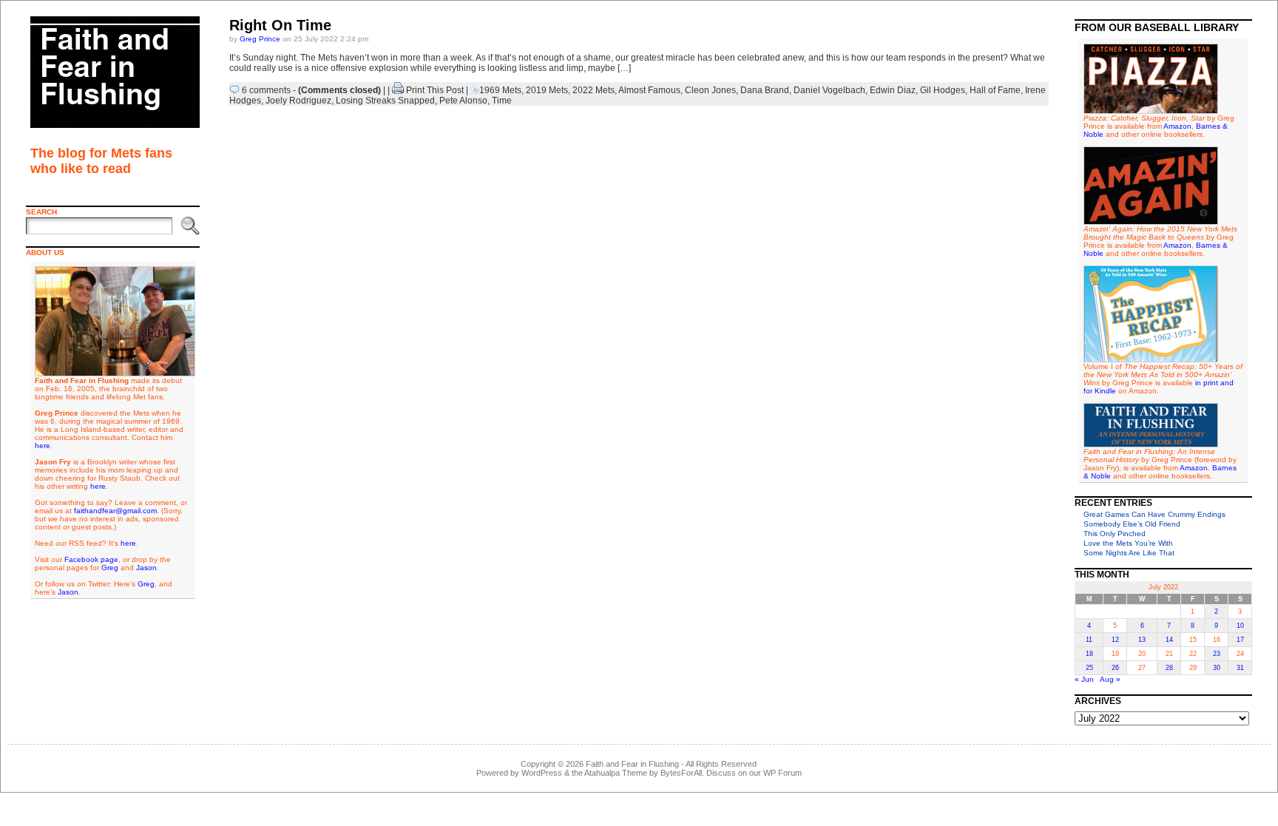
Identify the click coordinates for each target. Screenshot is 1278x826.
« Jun (1084, 679)
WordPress (541, 772)
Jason (146, 567)
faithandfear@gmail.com (115, 511)
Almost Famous (649, 90)
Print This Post (435, 90)
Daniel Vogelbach (829, 90)
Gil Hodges (942, 90)
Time (502, 100)
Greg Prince (260, 39)
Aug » (1110, 679)
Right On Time (280, 25)
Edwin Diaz (893, 90)
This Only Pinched (1114, 533)
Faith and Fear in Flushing (632, 763)
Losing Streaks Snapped (385, 100)
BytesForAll (681, 772)
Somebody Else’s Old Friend (1131, 524)
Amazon (1177, 126)
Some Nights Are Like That (1128, 553)
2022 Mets (593, 90)
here (42, 445)
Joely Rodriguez (298, 100)
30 (1216, 667)
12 (1115, 639)
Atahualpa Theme (615, 772)
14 (1169, 639)
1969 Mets (500, 90)
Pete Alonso (463, 100)
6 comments (266, 90)
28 (1169, 667)
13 (1142, 639)
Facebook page (91, 559)
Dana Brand (764, 90)
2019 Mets (547, 90)
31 (1240, 667)
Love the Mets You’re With (1128, 543)
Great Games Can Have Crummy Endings (1154, 514)
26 (1115, 667)
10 (1240, 625)
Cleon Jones (710, 90)
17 (1240, 639)
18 (1089, 653)
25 (1089, 667)
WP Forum (782, 772)
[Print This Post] (398, 90)
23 (1216, 653)
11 (1089, 639)
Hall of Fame (995, 90)
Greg (109, 567)
